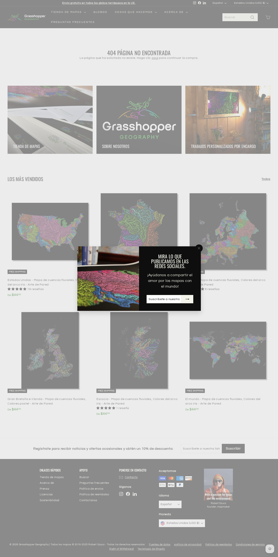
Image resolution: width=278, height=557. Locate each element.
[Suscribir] (187, 299)
